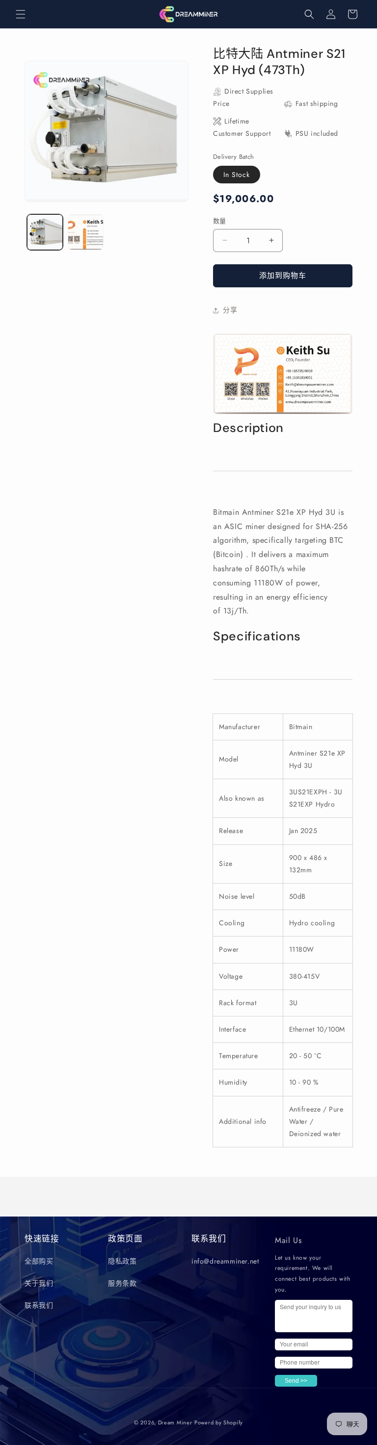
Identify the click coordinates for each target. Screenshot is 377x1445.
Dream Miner (175, 1422)
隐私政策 (122, 1261)
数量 (219, 221)
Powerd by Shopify (218, 1422)
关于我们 (39, 1283)
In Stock (236, 174)
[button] (20, 14)
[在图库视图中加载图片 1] (45, 232)
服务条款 (122, 1283)
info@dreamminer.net (225, 1261)
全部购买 (39, 1261)
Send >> (296, 1380)
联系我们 (39, 1305)
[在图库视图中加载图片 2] (86, 232)
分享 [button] (230, 310)
